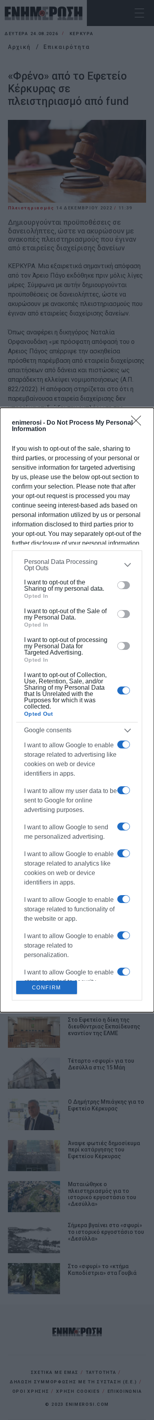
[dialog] (77, 710)
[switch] (123, 585)
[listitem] (77, 565)
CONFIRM (46, 988)
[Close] (138, 423)
